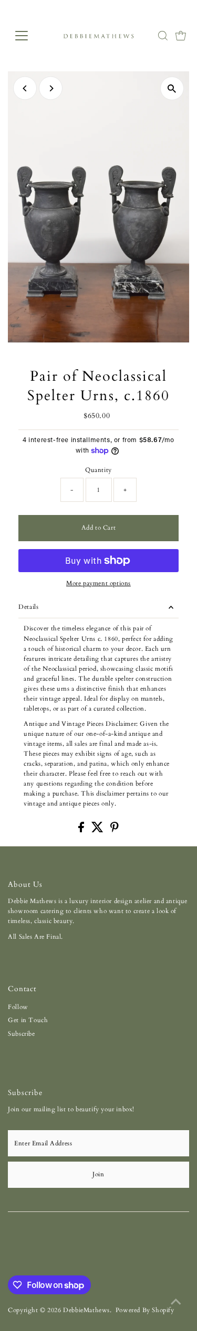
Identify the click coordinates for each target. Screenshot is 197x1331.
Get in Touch (28, 1020)
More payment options (98, 583)
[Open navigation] (29, 36)
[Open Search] (163, 35)
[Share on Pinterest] (114, 830)
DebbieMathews (86, 1310)
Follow (18, 1007)
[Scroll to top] (175, 1302)
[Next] (51, 88)
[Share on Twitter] (98, 830)
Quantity (98, 470)
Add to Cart (98, 527)
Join (98, 1174)
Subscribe (21, 1033)
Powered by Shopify (145, 1310)
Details (28, 607)
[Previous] (25, 88)
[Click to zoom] (172, 88)
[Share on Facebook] (82, 830)
